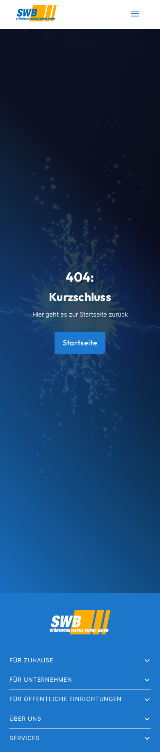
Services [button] (24, 737)
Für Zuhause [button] (31, 660)
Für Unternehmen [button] (40, 679)
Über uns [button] (25, 718)
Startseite (80, 342)
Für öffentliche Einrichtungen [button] (65, 698)
